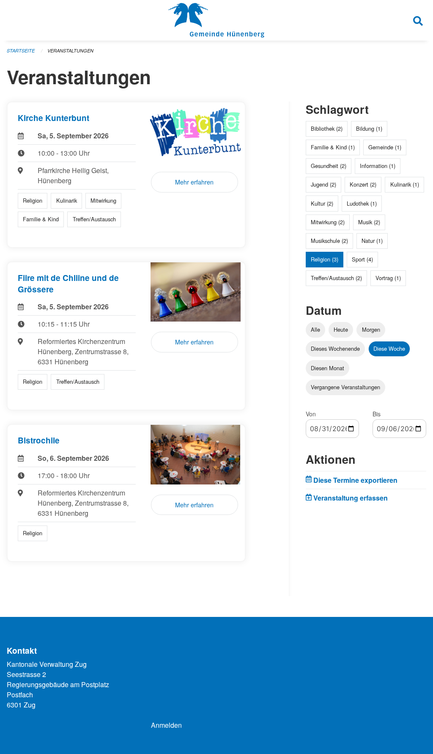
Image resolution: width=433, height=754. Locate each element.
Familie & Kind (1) (333, 147)
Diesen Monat (327, 368)
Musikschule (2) (329, 241)
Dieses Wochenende (335, 348)
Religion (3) (324, 259)
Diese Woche (389, 348)
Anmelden (166, 725)
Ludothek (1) (362, 203)
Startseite (21, 50)
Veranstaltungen (70, 50)
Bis (377, 414)
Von (311, 414)
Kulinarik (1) (404, 184)
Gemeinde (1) (384, 147)
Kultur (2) (322, 203)
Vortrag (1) (388, 278)
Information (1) (377, 166)
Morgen (371, 329)
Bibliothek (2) (327, 128)
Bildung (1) (369, 128)
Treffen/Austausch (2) (336, 278)
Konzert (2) (363, 184)
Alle (315, 329)
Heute (341, 329)
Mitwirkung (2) (328, 222)
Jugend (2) (323, 184)
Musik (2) (369, 222)
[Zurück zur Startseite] (216, 20)
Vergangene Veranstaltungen (345, 387)
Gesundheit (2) (328, 166)
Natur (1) (372, 241)
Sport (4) (362, 259)
